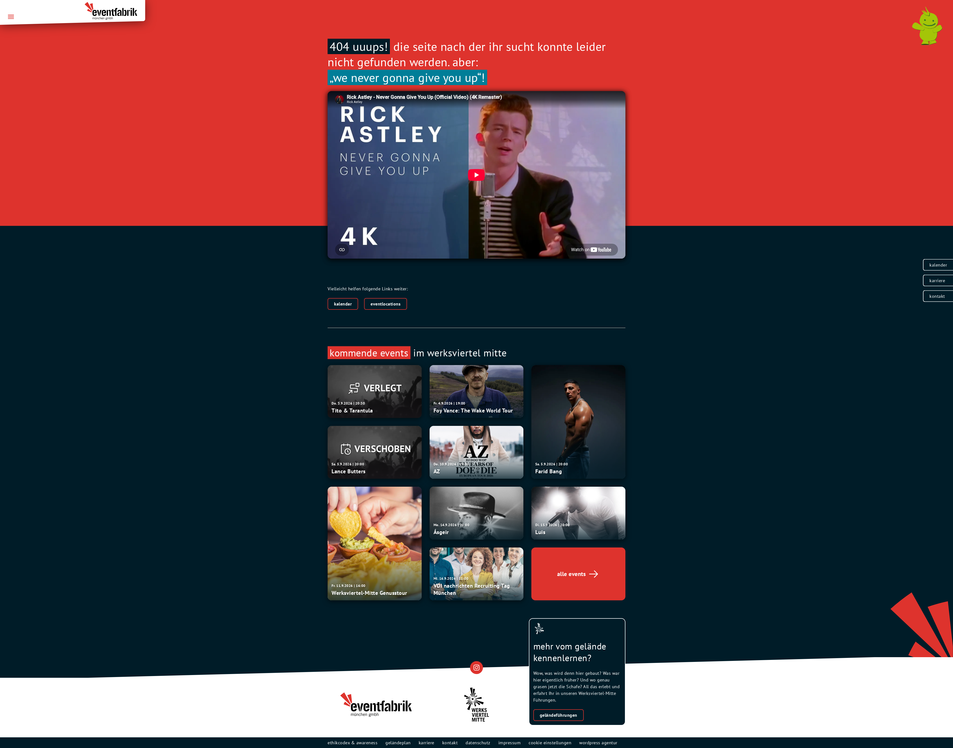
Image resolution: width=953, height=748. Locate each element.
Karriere (937, 280)
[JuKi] (927, 26)
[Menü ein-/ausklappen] (11, 17)
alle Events (571, 574)
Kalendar (343, 304)
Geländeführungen (558, 715)
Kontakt (937, 296)
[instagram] (476, 667)
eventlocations (386, 304)
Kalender (938, 265)
